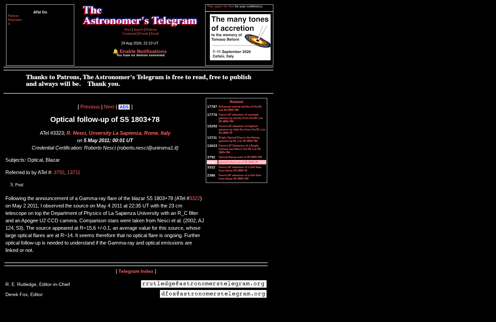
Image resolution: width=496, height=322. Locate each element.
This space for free (221, 6)
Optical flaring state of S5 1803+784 (240, 157)
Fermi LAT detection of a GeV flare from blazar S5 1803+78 (240, 168)
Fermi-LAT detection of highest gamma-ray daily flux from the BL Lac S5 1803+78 (242, 129)
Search (139, 29)
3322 (194, 198)
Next (109, 106)
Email (155, 33)
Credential (130, 33)
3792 (59, 172)
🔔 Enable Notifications (140, 51)
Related (236, 102)
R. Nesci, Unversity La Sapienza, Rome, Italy (118, 133)
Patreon (13, 16)
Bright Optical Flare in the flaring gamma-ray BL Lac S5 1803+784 (239, 139)
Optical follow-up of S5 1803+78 (238, 162)
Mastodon (15, 20)
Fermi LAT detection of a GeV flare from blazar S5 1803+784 (240, 176)
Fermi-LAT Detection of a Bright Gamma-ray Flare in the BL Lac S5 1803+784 (239, 149)
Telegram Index (136, 271)
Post (128, 29)
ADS (124, 107)
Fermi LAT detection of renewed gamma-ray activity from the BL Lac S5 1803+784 (241, 118)
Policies (151, 29)
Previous (90, 106)
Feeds (143, 33)
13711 (73, 172)
